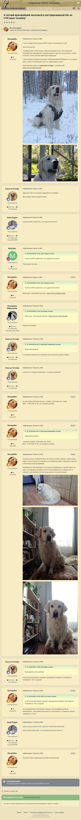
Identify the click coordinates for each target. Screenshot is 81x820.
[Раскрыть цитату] (26, 254)
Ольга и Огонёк (12, 189)
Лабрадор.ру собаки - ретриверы (44, 3)
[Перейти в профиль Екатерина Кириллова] (12, 315)
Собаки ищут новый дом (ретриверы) (34, 30)
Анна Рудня (12, 217)
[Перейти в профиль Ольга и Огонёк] (12, 196)
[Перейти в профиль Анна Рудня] (12, 225)
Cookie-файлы (59, 812)
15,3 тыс (11, 207)
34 (13, 57)
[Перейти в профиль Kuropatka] (6, 29)
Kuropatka (18, 28)
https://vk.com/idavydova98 (32, 68)
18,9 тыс (11, 236)
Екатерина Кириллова (12, 307)
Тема (25, 812)
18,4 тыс (13, 326)
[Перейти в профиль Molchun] (12, 256)
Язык (19, 812)
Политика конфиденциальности (41, 812)
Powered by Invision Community (40, 817)
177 (13, 266)
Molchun (12, 248)
